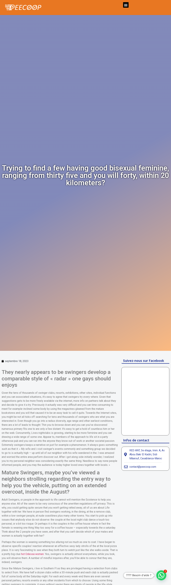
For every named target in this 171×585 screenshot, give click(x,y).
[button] (126, 5)
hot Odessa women (32, 554)
